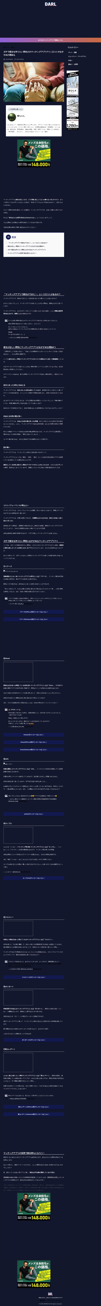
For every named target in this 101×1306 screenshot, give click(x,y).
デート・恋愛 (72, 52)
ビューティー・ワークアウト (77, 56)
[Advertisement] (50, 23)
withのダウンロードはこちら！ (33, 814)
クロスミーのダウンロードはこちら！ (34, 977)
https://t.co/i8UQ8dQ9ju (15, 963)
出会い (70, 60)
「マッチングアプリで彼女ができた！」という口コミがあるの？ (28, 243)
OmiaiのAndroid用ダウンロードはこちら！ (33, 749)
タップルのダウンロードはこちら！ (34, 878)
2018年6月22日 (37, 969)
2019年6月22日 (22, 801)
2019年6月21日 (28, 603)
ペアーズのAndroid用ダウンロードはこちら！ (33, 619)
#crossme (26, 963)
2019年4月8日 (31, 1098)
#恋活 (49, 963)
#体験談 (58, 963)
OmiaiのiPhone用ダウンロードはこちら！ (34, 742)
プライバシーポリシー (54, 1300)
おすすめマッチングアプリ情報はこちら (50, 40)
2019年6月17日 (28, 726)
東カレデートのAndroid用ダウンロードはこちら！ (34, 1114)
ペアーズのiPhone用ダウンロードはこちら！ (34, 612)
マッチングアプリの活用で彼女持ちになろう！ (22, 253)
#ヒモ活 (53, 963)
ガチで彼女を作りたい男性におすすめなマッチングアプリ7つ (27, 249)
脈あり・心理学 (73, 64)
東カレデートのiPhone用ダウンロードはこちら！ (33, 1107)
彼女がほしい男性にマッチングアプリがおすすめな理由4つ (26, 246)
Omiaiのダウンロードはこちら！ (34, 734)
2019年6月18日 (33, 337)
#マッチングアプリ (41, 963)
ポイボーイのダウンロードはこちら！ (34, 1040)
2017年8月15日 (25, 872)
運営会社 (43, 1300)
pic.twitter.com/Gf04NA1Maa (22, 966)
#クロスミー (32, 963)
